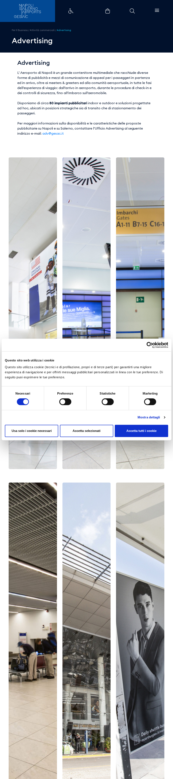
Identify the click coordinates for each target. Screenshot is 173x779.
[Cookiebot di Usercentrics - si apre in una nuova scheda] (149, 345)
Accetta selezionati (86, 431)
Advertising (64, 30)
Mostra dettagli (149, 417)
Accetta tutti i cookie (141, 431)
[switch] (65, 401)
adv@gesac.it (53, 133)
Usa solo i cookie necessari (32, 431)
